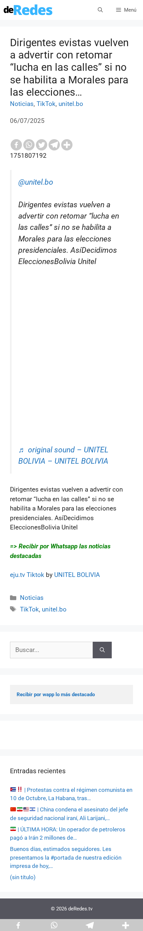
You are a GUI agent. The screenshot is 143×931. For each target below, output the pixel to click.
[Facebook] (16, 144)
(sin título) (23, 877)
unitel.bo (71, 104)
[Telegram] (54, 144)
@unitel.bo (35, 182)
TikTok (46, 104)
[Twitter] (41, 144)
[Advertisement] (71, 373)
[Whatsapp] (29, 144)
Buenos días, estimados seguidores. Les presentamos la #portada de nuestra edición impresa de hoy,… (65, 857)
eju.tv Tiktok (28, 575)
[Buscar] (102, 650)
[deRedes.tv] (28, 10)
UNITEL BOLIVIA (77, 575)
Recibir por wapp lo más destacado (56, 695)
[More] (66, 144)
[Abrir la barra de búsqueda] (100, 10)
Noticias (22, 104)
